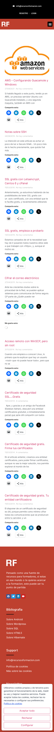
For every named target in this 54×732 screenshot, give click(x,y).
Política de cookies (13, 703)
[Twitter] (13, 596)
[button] (50, 24)
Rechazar (27, 717)
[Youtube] (23, 596)
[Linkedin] (18, 596)
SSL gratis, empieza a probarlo (24, 230)
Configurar (27, 725)
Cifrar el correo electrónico (22, 278)
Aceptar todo (27, 710)
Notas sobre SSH (15, 131)
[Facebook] (8, 596)
